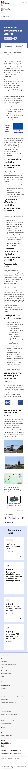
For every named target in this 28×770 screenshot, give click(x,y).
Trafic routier (8, 38)
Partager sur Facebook (5, 517)
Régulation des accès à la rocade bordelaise (11, 694)
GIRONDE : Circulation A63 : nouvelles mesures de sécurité (13, 635)
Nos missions (4, 661)
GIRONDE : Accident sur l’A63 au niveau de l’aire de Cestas (13, 607)
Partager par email (18, 517)
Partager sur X (9, 517)
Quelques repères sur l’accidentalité (9, 714)
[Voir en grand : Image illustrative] (14, 403)
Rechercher (22, 1)
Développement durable (6, 723)
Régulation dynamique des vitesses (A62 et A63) (12, 696)
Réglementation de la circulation (8, 702)
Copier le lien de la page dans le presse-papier (22, 517)
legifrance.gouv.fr (6, 753)
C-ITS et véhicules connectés (7, 720)
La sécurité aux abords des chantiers (9, 708)
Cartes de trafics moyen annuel (8, 691)
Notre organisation (5, 658)
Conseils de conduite (6, 711)
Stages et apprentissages (6, 735)
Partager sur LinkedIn (14, 517)
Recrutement (4, 733)
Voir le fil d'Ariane (5, 16)
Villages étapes (4, 699)
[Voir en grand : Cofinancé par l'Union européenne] (18, 128)
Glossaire (10, 758)
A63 (15, 38)
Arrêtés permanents (5, 682)
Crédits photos (17, 760)
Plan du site (3, 758)
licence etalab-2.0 (7, 768)
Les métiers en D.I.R (5, 730)
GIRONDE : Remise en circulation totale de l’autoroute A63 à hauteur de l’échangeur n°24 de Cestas (14, 576)
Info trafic (3, 688)
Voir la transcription (17, 510)
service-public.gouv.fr (16, 750)
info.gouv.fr (4, 750)
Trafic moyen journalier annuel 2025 (13, 546)
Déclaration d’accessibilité (7, 760)
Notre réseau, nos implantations (8, 664)
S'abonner (10, 522)
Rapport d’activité (5, 667)
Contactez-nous (4, 763)
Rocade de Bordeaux (6, 673)
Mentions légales (16, 758)
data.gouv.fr (16, 753)
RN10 (2, 676)
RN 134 (2, 679)
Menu (25, 1)
